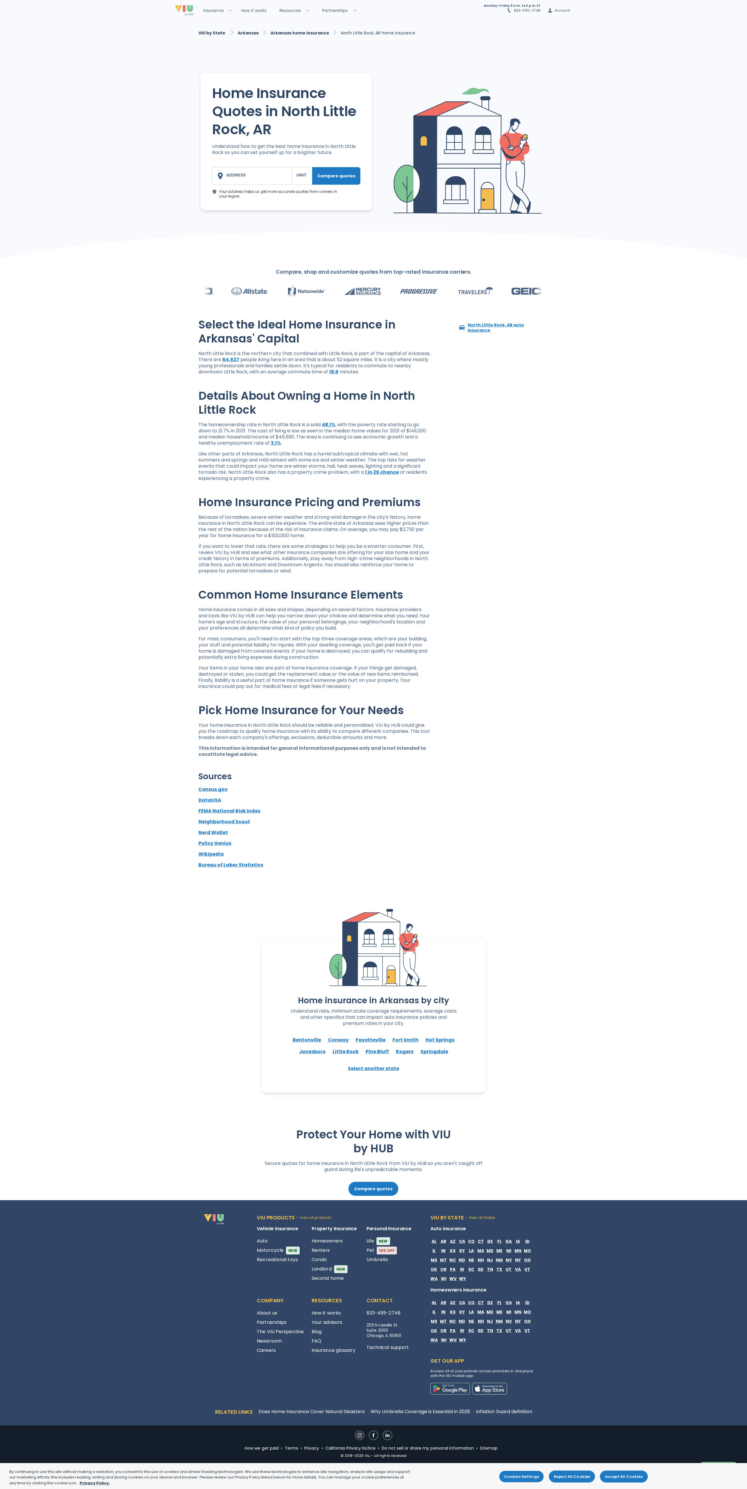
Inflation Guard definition (504, 1411)
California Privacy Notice (350, 1448)
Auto (262, 1241)
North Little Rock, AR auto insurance (496, 327)
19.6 (333, 371)
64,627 (230, 359)
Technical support (387, 1347)
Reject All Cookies (572, 1476)
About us (267, 1313)
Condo (319, 1259)
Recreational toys (277, 1259)
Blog (317, 1331)
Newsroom (269, 1341)
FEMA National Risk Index (229, 811)
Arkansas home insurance (299, 33)
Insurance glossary (333, 1350)
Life (377, 1241)
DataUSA (209, 800)
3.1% (276, 443)
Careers (266, 1350)
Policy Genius (214, 843)
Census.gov (213, 789)
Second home (328, 1278)
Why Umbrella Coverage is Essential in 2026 (420, 1411)
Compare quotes (336, 176)
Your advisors (327, 1322)
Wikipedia (211, 854)
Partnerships (272, 1322)
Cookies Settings (521, 1476)
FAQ (316, 1341)
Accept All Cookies (624, 1476)
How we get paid (262, 1448)
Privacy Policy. (95, 1483)
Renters (321, 1250)
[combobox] (252, 176)
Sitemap (489, 1448)
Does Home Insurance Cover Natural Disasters (312, 1411)
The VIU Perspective (280, 1331)
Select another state (373, 1068)
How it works (326, 1313)
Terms (291, 1448)
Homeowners (327, 1241)
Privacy (311, 1448)
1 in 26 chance (382, 472)
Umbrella (377, 1259)
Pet (380, 1250)
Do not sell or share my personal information (428, 1448)
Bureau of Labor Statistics (230, 864)
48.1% (328, 424)
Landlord (328, 1269)
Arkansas (248, 33)
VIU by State (212, 33)
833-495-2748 (527, 10)
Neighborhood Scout (224, 821)
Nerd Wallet (213, 832)
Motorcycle (277, 1250)
